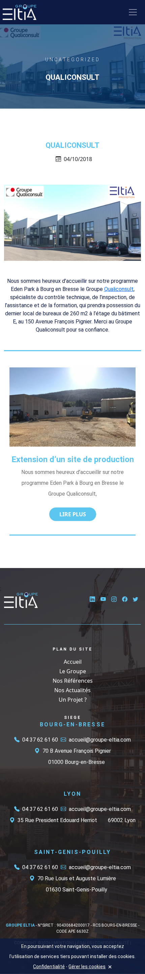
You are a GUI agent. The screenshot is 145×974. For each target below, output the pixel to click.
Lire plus (72, 514)
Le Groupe (72, 671)
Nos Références (73, 680)
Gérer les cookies (87, 966)
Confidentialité (49, 966)
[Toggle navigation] (132, 12)
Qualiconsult (119, 289)
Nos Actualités (72, 690)
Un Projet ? (73, 699)
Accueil (73, 661)
